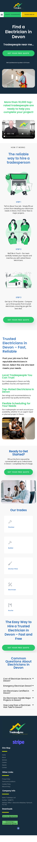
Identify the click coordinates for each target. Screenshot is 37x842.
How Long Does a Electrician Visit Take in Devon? (16, 706)
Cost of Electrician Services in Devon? (17, 679)
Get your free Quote (18, 53)
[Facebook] (18, 828)
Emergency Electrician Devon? (17, 685)
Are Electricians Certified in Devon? (16, 691)
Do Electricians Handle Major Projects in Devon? (17, 699)
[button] (1, 14)
